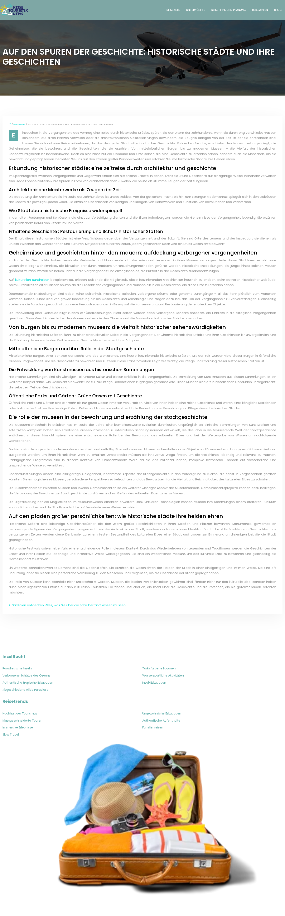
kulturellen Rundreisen (32, 279)
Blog (278, 10)
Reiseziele (173, 10)
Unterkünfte (195, 10)
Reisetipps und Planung (228, 10)
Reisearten (260, 10)
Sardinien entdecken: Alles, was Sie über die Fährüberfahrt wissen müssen (69, 605)
